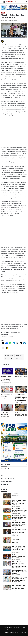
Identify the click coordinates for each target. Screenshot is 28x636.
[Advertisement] (14, 132)
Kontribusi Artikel (21, 632)
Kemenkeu (19, 355)
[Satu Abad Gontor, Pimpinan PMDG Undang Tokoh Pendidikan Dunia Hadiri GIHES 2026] (7, 502)
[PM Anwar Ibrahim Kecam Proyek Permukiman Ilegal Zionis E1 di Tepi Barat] (7, 556)
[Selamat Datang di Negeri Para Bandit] (21, 371)
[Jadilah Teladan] (7, 496)
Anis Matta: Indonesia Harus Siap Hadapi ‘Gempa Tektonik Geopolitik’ (19, 572)
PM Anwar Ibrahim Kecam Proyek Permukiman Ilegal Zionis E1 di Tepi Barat (18, 556)
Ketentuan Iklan (19, 630)
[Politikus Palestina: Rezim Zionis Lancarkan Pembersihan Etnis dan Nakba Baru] (7, 540)
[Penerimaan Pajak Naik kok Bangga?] (7, 389)
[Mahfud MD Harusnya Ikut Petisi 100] (7, 407)
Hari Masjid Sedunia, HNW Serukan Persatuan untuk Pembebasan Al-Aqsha (18, 587)
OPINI (3, 12)
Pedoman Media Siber (10, 632)
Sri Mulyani (19, 358)
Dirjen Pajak (9, 355)
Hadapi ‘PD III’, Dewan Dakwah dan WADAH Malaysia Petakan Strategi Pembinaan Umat (19, 510)
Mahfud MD (9, 358)
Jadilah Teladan (16, 493)
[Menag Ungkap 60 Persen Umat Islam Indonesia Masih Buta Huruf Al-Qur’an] (7, 524)
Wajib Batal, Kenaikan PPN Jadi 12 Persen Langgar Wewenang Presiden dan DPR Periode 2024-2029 (6, 379)
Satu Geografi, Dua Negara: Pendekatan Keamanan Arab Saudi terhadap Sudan (19, 517)
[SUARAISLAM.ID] (11, 1)
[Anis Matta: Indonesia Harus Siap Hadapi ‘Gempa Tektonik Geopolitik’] (7, 572)
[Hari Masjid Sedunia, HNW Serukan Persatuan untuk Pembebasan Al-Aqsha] (7, 587)
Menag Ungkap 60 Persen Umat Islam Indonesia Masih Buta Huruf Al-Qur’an (19, 524)
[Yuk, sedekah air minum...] (14, 7)
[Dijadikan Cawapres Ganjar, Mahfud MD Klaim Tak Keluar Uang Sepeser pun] (21, 407)
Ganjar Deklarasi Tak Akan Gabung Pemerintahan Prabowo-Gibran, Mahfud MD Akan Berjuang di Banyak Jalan (21, 397)
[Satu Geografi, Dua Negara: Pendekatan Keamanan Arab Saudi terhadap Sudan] (7, 517)
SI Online (23, 627)
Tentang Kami (10, 630)
